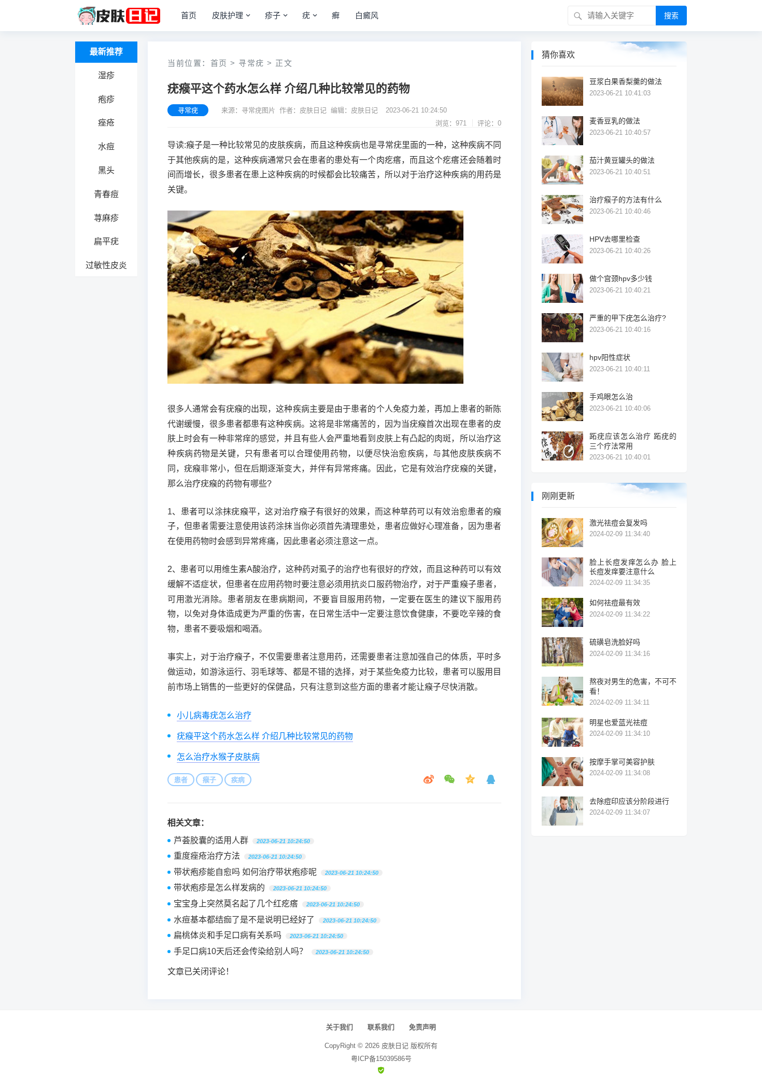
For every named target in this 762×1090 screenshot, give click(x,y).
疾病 (238, 780)
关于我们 (339, 1027)
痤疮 (106, 122)
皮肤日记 (395, 1046)
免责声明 (422, 1027)
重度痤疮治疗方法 (207, 855)
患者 (181, 780)
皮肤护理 (227, 15)
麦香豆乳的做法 (614, 121)
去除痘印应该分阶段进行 (629, 801)
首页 (188, 15)
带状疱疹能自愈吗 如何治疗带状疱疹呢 (245, 872)
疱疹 (106, 99)
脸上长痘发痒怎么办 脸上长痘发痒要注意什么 (632, 567)
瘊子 (209, 780)
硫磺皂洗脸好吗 (614, 642)
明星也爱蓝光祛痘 (618, 722)
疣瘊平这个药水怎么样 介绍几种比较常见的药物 (265, 736)
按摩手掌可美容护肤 (622, 762)
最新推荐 (106, 51)
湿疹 (106, 75)
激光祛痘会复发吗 (618, 523)
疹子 (272, 15)
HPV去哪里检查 (614, 239)
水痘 (106, 146)
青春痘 (106, 194)
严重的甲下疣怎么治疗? (627, 318)
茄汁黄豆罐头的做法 (622, 160)
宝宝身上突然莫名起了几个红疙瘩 (236, 903)
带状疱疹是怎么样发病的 (219, 887)
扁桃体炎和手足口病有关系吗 (227, 935)
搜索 (671, 15)
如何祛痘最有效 (614, 602)
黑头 (106, 170)
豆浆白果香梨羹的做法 (625, 81)
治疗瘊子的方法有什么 (625, 199)
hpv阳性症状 (609, 357)
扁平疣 (106, 241)
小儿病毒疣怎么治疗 (214, 715)
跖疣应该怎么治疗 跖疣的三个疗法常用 (632, 441)
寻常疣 (251, 63)
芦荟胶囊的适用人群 (211, 840)
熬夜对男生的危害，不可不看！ (632, 686)
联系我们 (381, 1027)
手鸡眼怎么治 (611, 397)
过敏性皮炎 (106, 265)
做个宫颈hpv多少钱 (620, 278)
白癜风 (366, 15)
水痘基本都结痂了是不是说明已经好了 (244, 919)
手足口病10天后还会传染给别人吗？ (240, 951)
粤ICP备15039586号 (381, 1059)
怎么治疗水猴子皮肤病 (218, 756)
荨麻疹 (106, 218)
